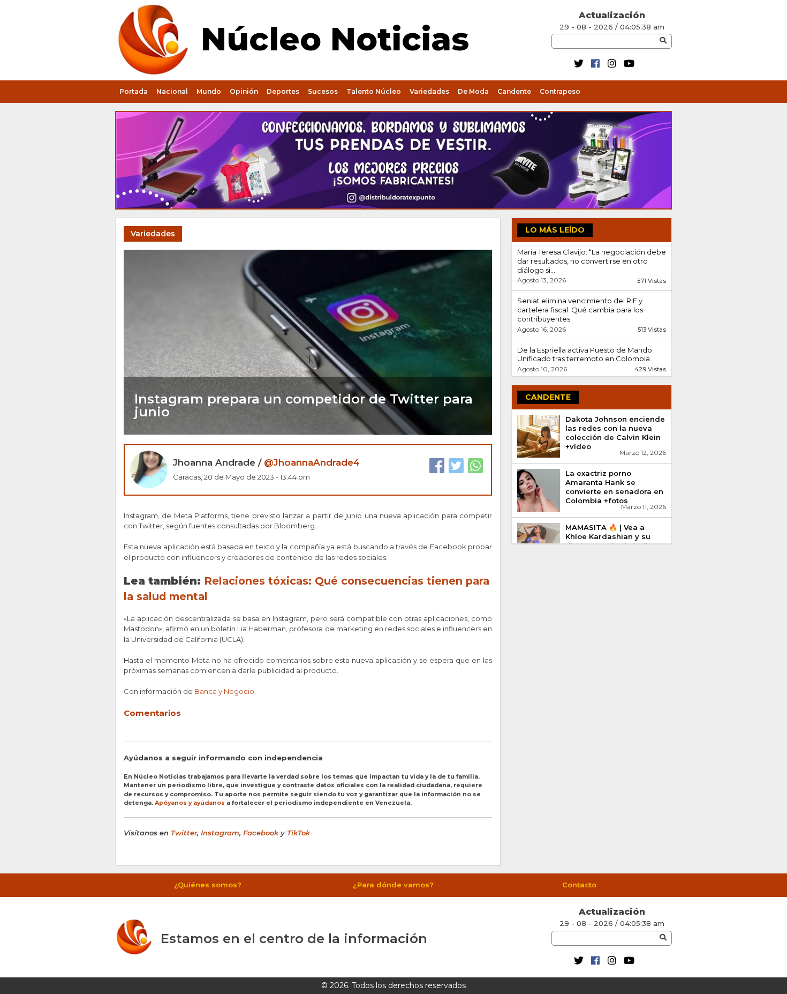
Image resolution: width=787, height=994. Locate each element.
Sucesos (323, 91)
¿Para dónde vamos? (393, 884)
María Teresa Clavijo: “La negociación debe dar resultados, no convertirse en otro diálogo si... (591, 261)
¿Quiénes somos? (207, 884)
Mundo (208, 91)
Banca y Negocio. (226, 691)
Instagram (220, 832)
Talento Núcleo (373, 91)
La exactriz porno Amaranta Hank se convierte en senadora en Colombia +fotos (614, 487)
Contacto (579, 884)
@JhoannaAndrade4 (312, 462)
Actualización (612, 15)
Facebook (260, 832)
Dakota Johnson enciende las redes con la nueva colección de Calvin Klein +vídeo (615, 433)
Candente (514, 91)
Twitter (184, 832)
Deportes (283, 91)
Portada (133, 91)
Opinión (244, 91)
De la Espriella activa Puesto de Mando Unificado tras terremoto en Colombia (584, 354)
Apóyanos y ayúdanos (190, 802)
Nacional (172, 91)
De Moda (473, 91)
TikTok (298, 832)
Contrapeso (560, 91)
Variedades (429, 91)
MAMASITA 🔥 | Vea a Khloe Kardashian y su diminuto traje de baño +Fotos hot (609, 541)
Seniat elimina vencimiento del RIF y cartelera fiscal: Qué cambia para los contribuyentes (580, 309)
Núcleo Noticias (335, 37)
